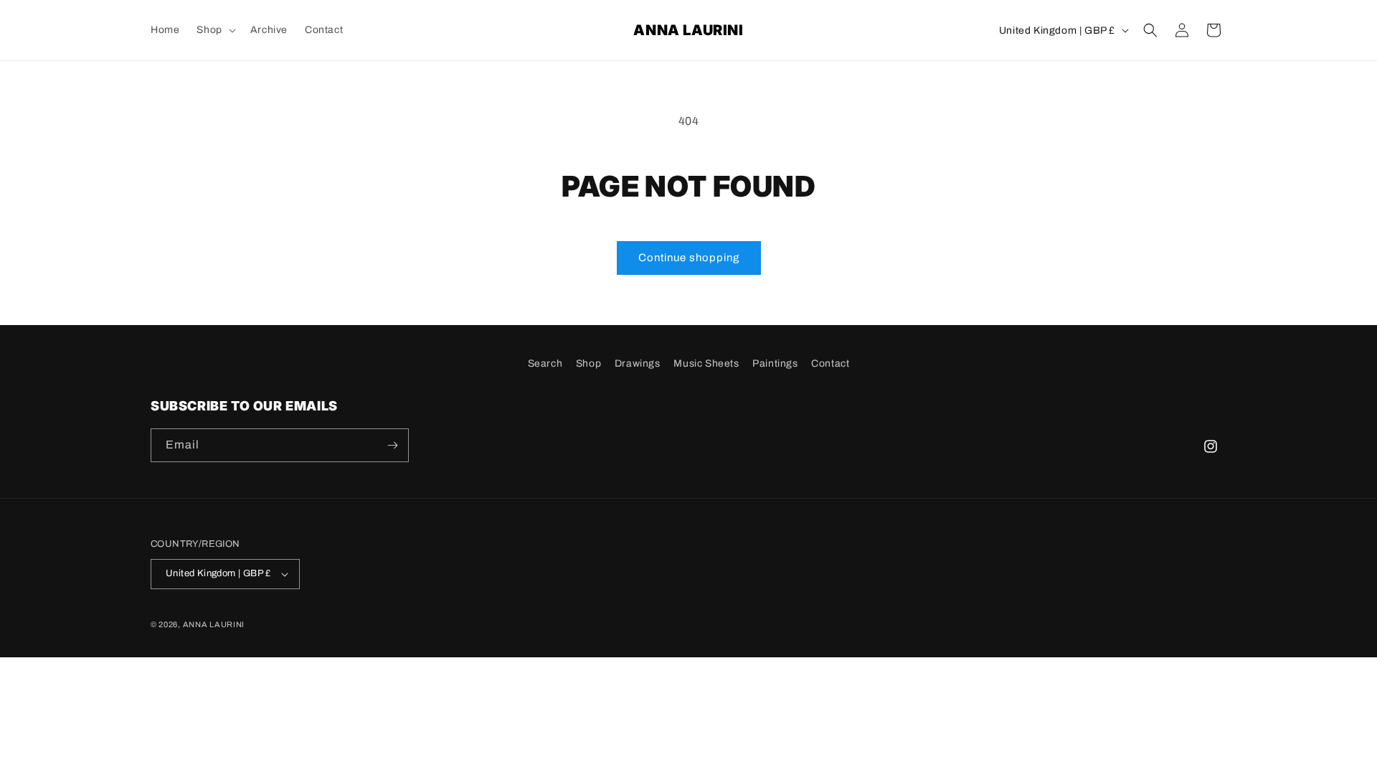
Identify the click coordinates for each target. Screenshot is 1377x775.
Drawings (638, 363)
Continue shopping (688, 257)
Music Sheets (706, 363)
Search (545, 363)
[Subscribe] (392, 445)
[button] (214, 30)
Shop (588, 363)
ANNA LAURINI (214, 624)
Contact (830, 363)
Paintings (775, 363)
